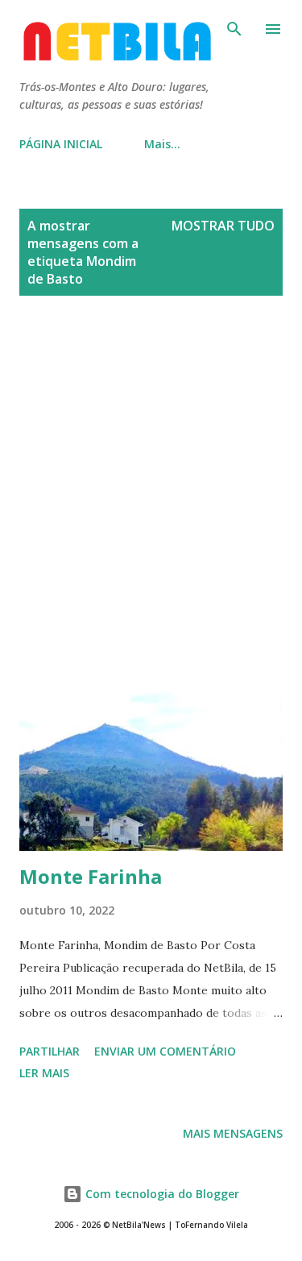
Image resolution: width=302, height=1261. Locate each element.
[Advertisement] (151, 485)
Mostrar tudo (223, 225)
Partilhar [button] (49, 1051)
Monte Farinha (90, 876)
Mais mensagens (233, 1133)
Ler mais (44, 1073)
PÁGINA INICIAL (60, 143)
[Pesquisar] (234, 29)
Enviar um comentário (165, 1051)
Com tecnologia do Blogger (160, 1193)
